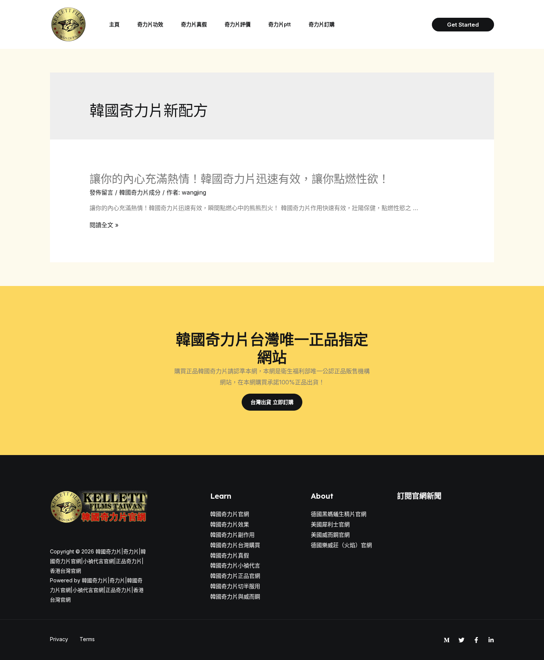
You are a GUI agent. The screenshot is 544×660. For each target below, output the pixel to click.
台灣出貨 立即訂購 (272, 402)
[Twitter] (461, 640)
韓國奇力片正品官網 (235, 575)
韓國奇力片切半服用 (235, 586)
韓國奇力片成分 (140, 192)
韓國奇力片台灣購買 (235, 545)
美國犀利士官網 (330, 524)
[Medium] (447, 640)
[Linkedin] (491, 640)
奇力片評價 (238, 24)
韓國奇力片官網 (229, 514)
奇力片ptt (279, 24)
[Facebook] (476, 640)
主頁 (114, 24)
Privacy (59, 639)
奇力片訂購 (322, 24)
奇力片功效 (150, 24)
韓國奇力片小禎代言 (235, 565)
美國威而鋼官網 (330, 534)
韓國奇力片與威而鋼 (235, 596)
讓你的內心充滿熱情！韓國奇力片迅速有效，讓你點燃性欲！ (239, 179)
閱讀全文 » (104, 225)
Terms (87, 639)
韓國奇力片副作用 (232, 534)
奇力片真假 (194, 24)
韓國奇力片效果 (229, 524)
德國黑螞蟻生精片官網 (338, 514)
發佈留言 (101, 192)
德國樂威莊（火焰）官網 (341, 545)
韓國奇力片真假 (229, 555)
